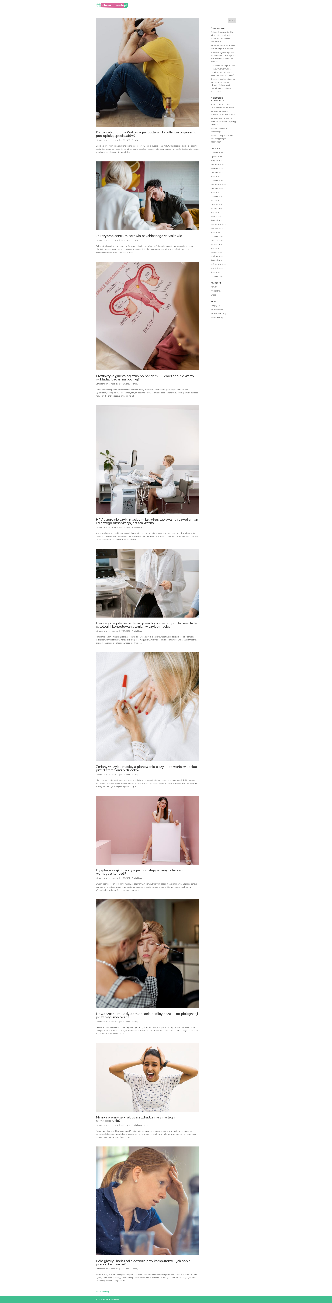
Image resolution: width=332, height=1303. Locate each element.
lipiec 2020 (215, 192)
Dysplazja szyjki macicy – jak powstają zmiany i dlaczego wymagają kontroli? (140, 871)
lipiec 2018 (215, 272)
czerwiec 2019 (217, 236)
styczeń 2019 (216, 252)
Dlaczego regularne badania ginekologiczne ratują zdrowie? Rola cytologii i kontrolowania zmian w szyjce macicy (146, 624)
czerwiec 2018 (217, 276)
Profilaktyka (137, 527)
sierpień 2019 (217, 228)
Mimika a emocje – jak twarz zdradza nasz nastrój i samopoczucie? (135, 1119)
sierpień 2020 (217, 188)
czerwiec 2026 (217, 152)
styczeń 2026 (216, 156)
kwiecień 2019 (217, 240)
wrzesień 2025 (217, 168)
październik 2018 (218, 264)
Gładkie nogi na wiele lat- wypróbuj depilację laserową (223, 121)
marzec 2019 (216, 244)
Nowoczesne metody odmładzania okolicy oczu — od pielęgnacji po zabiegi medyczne (147, 1015)
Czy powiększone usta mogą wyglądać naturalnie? (222, 138)
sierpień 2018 (217, 268)
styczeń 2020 (216, 216)
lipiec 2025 (215, 176)
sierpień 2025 (217, 172)
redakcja (114, 140)
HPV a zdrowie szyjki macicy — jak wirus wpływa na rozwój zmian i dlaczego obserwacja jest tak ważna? (147, 521)
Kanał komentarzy (218, 313)
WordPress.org (217, 317)
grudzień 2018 (217, 256)
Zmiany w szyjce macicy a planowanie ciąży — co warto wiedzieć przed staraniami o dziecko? (146, 768)
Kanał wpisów (217, 309)
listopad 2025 (216, 160)
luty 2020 (215, 212)
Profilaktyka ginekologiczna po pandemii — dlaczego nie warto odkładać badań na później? (145, 377)
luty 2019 (215, 248)
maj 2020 (215, 200)
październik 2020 (218, 184)
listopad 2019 (216, 220)
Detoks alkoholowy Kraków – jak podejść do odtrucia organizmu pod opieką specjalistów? (146, 134)
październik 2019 (218, 224)
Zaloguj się (215, 305)
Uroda (145, 1125)
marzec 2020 (216, 208)
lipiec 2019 (215, 232)
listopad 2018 (216, 260)
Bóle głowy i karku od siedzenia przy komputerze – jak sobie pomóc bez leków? (143, 1262)
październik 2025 (218, 164)
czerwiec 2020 (217, 196)
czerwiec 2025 (217, 180)
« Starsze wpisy (102, 1291)
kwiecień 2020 (217, 204)
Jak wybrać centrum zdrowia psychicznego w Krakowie (139, 236)
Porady (135, 140)
